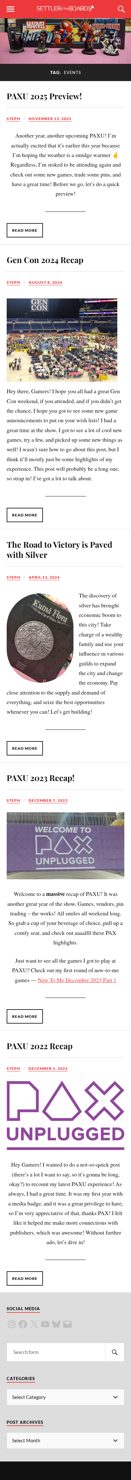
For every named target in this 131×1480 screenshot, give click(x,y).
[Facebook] (23, 1324)
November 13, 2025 (50, 118)
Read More (25, 230)
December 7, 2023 (48, 800)
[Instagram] (12, 1324)
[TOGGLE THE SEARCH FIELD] (120, 9)
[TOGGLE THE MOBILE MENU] (10, 9)
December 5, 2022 (48, 1068)
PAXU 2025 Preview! (44, 95)
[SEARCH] (114, 1352)
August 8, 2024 (45, 282)
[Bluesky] (56, 1324)
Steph (13, 118)
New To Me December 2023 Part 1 (77, 980)
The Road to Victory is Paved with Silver (59, 549)
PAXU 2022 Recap (39, 1045)
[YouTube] (45, 1324)
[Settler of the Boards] (65, 8)
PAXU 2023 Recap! (40, 777)
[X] (34, 1324)
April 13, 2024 (44, 577)
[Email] (67, 1324)
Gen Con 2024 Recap (45, 259)
